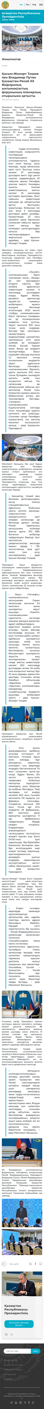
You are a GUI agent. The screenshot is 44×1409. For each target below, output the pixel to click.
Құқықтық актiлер (13, 1365)
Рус (27, 4)
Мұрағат (8, 1379)
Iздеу (35, 1351)
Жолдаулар (10, 1374)
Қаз (21, 4)
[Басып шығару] (40, 1263)
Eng (34, 4)
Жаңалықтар (10, 1360)
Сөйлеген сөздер (13, 1369)
